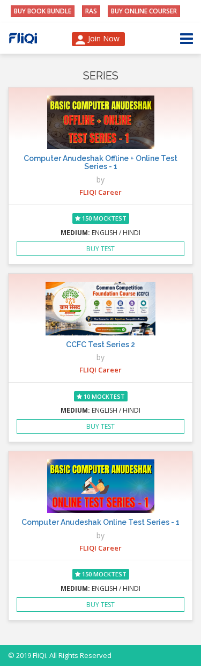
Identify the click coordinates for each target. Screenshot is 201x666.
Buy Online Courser (144, 11)
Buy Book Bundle (42, 11)
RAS (91, 11)
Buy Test (100, 248)
